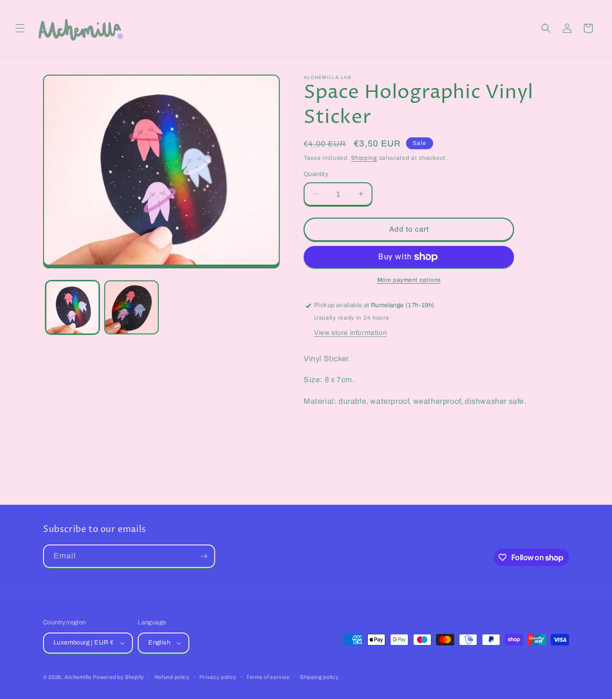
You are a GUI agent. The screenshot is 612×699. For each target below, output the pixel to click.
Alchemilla (78, 677)
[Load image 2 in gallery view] (131, 307)
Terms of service (268, 677)
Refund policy (172, 677)
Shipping (364, 158)
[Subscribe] (203, 556)
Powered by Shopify (118, 677)
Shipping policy (319, 677)
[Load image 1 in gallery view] (72, 307)
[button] (20, 28)
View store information (350, 332)
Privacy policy (217, 677)
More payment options (409, 280)
